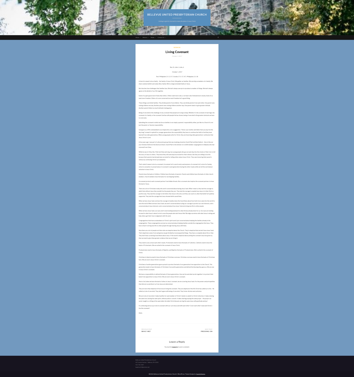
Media (152, 37)
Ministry (145, 37)
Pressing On (206, 331)
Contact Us (161, 37)
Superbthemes (200, 374)
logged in (175, 347)
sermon (177, 47)
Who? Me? (146, 331)
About (137, 37)
